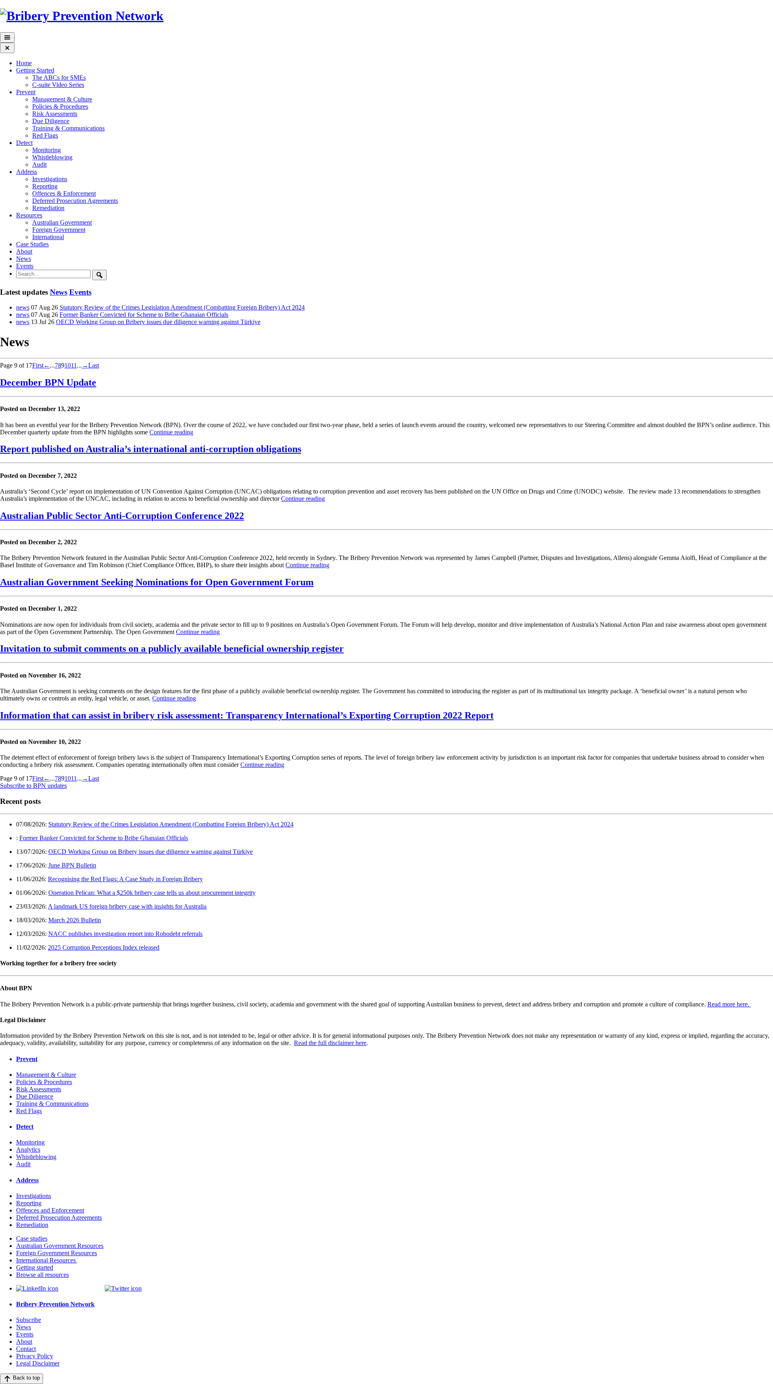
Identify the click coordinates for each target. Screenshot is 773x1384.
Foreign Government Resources (56, 1253)
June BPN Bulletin (72, 865)
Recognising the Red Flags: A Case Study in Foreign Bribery (125, 879)
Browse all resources (42, 1274)
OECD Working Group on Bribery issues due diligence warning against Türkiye (158, 321)
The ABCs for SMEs (59, 77)
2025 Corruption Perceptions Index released (103, 947)
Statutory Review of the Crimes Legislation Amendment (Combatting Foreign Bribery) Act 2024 (182, 307)
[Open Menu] (7, 37)
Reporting (45, 186)
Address (26, 171)
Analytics (28, 1149)
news (22, 307)
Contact (26, 1348)
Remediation (48, 208)
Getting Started (35, 70)
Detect (24, 142)
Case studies (32, 1238)
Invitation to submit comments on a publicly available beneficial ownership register (172, 648)
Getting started (34, 1267)
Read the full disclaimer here (330, 1042)
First (37, 365)
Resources (29, 215)
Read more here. (729, 1004)
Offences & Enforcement (64, 193)
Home (24, 63)
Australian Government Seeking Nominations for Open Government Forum (157, 582)
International (48, 236)
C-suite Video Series (58, 84)
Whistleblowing (52, 157)
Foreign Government (58, 229)
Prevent (25, 92)
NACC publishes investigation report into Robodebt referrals (125, 933)
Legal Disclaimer (38, 1363)
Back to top (25, 1378)
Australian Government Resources (59, 1245)
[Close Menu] (7, 48)
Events (24, 265)
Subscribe (28, 1319)
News (23, 258)
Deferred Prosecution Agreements (75, 200)
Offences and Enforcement (50, 1210)
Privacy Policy (34, 1356)
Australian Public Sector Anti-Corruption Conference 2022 (122, 515)
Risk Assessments (54, 113)
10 (67, 365)
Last (93, 365)
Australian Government (62, 222)
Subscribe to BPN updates (33, 785)
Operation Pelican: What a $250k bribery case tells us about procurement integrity (152, 892)
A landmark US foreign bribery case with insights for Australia (127, 906)
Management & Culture (62, 99)
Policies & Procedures (60, 106)
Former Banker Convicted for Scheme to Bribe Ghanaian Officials (144, 314)
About (24, 251)
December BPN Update (48, 382)
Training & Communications (68, 128)
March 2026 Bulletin (74, 920)
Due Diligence (50, 121)
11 (74, 365)
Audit (39, 164)
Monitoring (46, 150)
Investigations (49, 179)
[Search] (99, 275)
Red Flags (45, 135)
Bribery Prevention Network (55, 1304)
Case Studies (32, 244)
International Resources (46, 1260)
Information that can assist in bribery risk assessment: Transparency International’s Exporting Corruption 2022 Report (247, 715)
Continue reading (171, 432)
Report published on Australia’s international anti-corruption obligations (150, 449)
